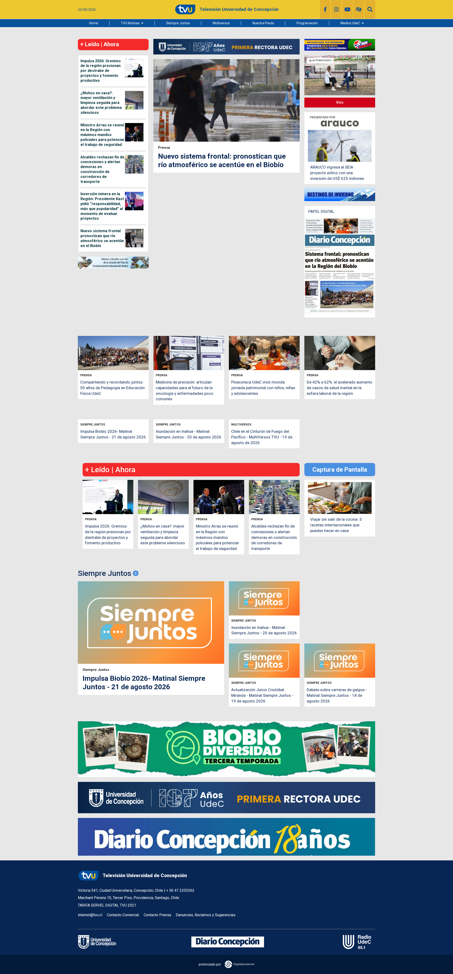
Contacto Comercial (123, 915)
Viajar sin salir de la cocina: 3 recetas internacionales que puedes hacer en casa (336, 525)
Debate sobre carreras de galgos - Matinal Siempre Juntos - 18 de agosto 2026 (337, 695)
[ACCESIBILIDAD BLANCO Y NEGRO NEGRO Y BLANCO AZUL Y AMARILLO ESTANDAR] (358, 9)
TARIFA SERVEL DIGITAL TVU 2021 (107, 905)
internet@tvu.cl (90, 915)
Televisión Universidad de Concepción (145, 875)
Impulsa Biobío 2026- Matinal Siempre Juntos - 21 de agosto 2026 (144, 682)
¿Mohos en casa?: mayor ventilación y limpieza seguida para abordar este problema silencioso (101, 103)
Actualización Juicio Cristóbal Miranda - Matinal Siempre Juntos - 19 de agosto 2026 (262, 695)
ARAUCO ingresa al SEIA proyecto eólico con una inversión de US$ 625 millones (337, 173)
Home (93, 23)
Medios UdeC (350, 23)
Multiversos (221, 23)
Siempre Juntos (178, 23)
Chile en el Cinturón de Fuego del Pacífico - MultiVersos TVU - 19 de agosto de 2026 (261, 437)
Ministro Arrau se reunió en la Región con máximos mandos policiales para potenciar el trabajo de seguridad (102, 135)
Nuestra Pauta (263, 23)
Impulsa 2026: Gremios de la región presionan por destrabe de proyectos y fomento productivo (100, 71)
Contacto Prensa (157, 915)
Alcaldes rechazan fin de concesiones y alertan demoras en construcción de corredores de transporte (102, 169)
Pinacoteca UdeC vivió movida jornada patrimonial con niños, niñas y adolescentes (263, 388)
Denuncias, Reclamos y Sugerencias (205, 915)
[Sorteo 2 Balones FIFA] (339, 44)
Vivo (340, 102)
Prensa (164, 148)
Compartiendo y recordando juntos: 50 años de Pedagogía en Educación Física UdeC (112, 388)
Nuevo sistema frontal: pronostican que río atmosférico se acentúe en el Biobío (102, 238)
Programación (307, 23)
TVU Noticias (130, 23)
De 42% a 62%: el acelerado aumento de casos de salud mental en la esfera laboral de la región (339, 388)
